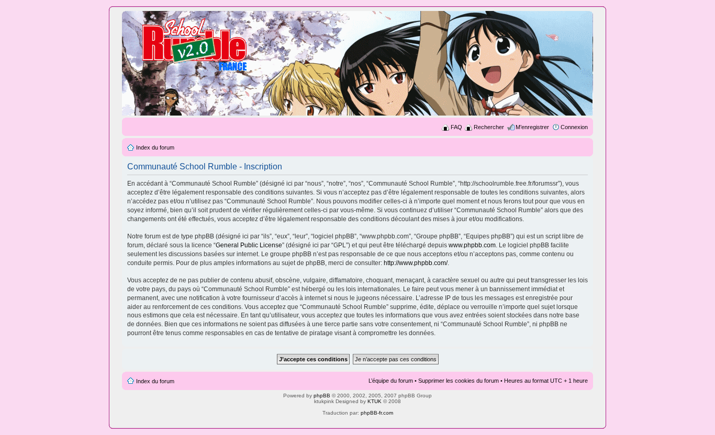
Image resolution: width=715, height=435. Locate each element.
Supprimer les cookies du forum (458, 380)
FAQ (456, 127)
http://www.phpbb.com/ (416, 263)
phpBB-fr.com (377, 413)
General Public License (249, 245)
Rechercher (489, 127)
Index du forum (155, 147)
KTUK (374, 401)
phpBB (322, 395)
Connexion (574, 127)
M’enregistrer (532, 127)
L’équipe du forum (390, 380)
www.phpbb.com (472, 245)
